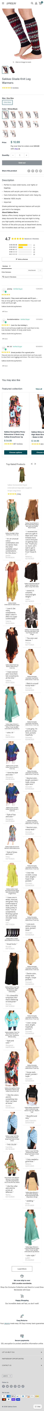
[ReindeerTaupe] (5, 124)
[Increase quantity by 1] (26, 155)
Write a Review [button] (23, 259)
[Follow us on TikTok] (22, 1386)
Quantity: (5, 155)
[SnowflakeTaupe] (13, 133)
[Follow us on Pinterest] (15, 1386)
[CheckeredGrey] (20, 124)
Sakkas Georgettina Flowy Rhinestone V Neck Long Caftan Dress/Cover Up (14, 434)
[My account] (36, 3)
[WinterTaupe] (20, 115)
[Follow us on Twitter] (7, 1386)
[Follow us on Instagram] (11, 1386)
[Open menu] (3, 3)
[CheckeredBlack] (13, 124)
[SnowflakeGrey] (5, 133)
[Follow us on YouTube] (19, 1386)
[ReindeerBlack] (28, 115)
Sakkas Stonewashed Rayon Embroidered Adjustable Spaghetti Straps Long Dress (20, 488)
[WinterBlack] (5, 115)
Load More (22, 1269)
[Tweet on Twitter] (36, 170)
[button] (32, 463)
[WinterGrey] (13, 115)
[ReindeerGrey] (35, 115)
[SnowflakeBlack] (35, 124)
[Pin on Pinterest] (32, 170)
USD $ (5, 1376)
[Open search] (32, 3)
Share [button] (6, 311)
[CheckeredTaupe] (28, 124)
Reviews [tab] (5, 266)
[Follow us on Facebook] (3, 1386)
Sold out (22, 163)
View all (39, 389)
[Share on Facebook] (28, 170)
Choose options (15, 452)
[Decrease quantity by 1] (13, 155)
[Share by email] (40, 170)
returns (7, 1323)
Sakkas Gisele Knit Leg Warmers (12, 306)
